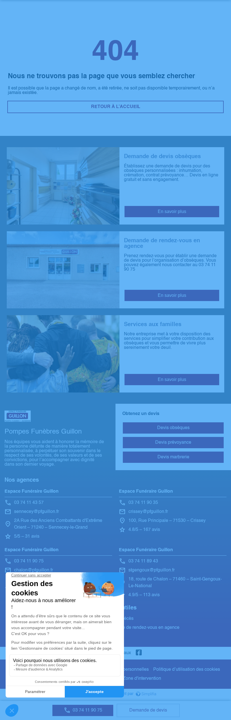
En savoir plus (172, 211)
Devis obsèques (173, 428)
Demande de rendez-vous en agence (142, 627)
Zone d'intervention (142, 678)
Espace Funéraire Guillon (32, 491)
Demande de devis (148, 710)
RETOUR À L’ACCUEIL (115, 107)
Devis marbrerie (173, 457)
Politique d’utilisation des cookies (186, 669)
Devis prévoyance (173, 442)
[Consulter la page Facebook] (139, 653)
